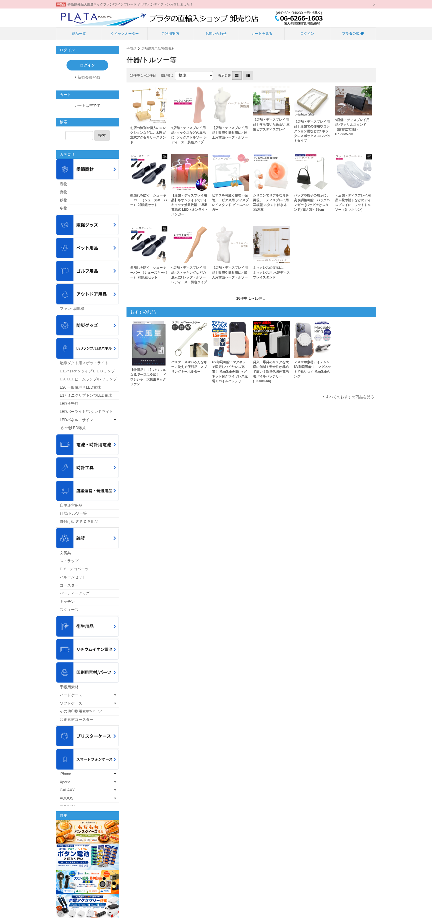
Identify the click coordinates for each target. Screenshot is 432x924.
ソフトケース (71, 703)
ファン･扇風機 (72, 308)
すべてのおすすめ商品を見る (350, 397)
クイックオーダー (125, 33)
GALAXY (67, 790)
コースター (69, 585)
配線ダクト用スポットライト (84, 363)
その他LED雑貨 (73, 428)
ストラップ (69, 561)
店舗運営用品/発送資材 (158, 48)
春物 (63, 184)
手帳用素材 (69, 687)
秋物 (63, 200)
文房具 (65, 553)
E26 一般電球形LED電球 (80, 387)
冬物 (63, 208)
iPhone (65, 774)
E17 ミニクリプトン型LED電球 (86, 395)
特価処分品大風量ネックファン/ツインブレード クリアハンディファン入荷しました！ (130, 4)
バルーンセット (73, 577)
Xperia (65, 782)
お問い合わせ (216, 33)
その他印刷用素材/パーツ (81, 711)
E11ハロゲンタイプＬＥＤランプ (87, 371)
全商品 (131, 48)
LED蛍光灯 (69, 403)
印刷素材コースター (77, 719)
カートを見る (261, 33)
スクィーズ (69, 609)
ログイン (307, 33)
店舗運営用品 (71, 505)
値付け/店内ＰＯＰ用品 (79, 521)
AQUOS (67, 798)
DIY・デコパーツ (74, 569)
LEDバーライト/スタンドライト (86, 411)
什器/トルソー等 (73, 513)
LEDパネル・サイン (76, 420)
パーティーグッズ (75, 593)
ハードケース (71, 695)
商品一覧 (79, 33)
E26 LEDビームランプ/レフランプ (88, 379)
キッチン (67, 601)
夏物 (63, 192)
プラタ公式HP (353, 33)
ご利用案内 (170, 33)
